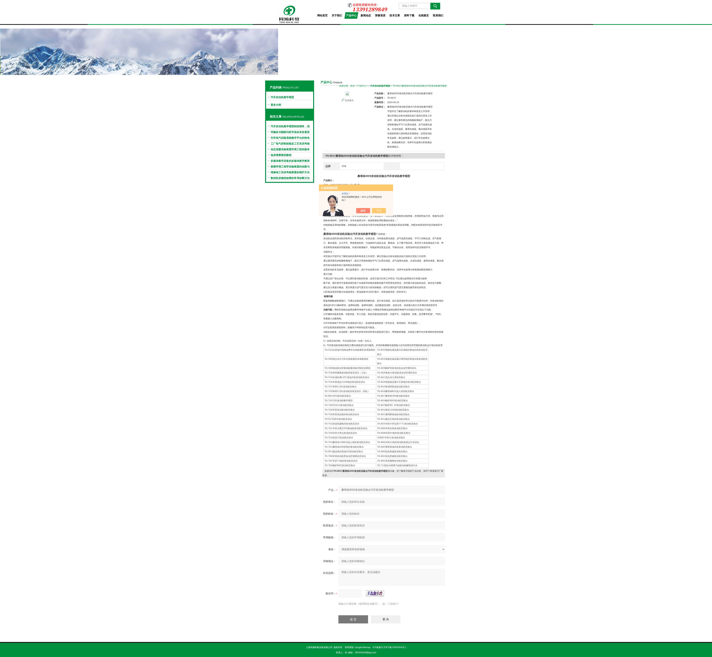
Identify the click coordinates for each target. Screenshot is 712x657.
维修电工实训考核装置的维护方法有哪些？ (290, 173)
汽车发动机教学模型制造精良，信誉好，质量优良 (290, 127)
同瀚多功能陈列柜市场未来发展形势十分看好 (290, 133)
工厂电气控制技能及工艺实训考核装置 (290, 144)
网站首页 (322, 15)
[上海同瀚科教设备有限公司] (289, 11)
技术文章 (395, 15)
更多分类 (276, 104)
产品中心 (351, 15)
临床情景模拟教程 (281, 155)
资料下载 (409, 15)
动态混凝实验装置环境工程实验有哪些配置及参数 (290, 150)
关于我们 (337, 15)
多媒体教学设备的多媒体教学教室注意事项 (290, 161)
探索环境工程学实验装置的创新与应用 (290, 167)
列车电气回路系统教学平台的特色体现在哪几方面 (290, 138)
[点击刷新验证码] (375, 593)
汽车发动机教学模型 (282, 97)
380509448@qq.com (365, 652)
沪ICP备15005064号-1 (395, 647)
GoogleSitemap (362, 647)
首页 (352, 86)
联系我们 (438, 15)
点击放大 (349, 100)
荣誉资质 (380, 15)
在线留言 (423, 15)
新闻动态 (366, 15)
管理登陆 (349, 647)
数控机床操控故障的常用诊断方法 (290, 178)
